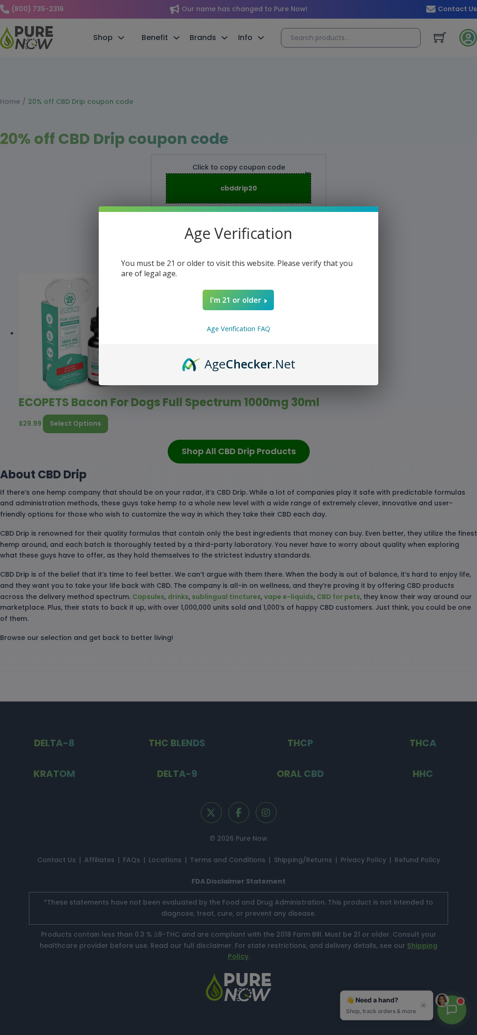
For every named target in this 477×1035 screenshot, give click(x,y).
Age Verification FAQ (238, 328)
